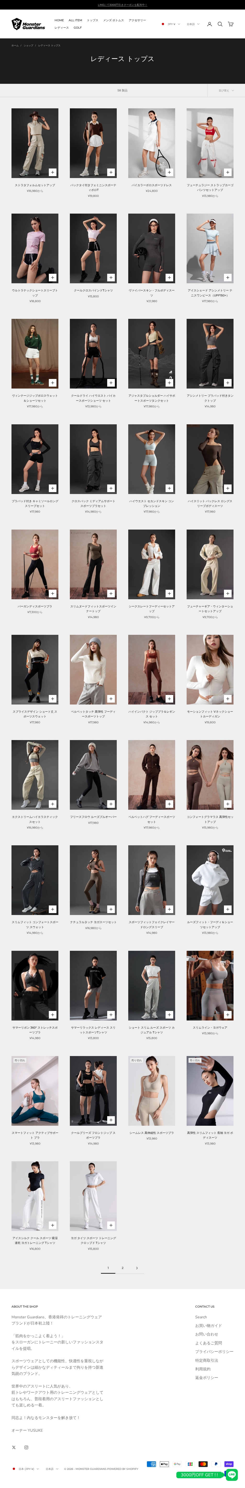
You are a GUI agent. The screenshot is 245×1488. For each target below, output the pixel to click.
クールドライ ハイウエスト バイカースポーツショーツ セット (93, 398)
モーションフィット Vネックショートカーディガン (210, 714)
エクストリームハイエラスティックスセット (35, 819)
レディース (62, 27)
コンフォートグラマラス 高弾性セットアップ (210, 819)
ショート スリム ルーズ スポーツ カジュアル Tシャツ (152, 1030)
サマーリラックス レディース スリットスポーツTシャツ (93, 1030)
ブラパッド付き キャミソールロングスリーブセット (35, 503)
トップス (92, 20)
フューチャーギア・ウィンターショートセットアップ (210, 609)
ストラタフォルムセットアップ (35, 185)
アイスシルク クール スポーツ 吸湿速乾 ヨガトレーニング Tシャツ (35, 1240)
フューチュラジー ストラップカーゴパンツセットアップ (210, 187)
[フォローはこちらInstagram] (26, 1447)
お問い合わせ (206, 1334)
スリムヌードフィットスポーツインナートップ (93, 609)
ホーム (15, 45)
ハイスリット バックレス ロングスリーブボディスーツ (210, 503)
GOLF (78, 27)
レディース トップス (49, 45)
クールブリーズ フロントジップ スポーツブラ (93, 1135)
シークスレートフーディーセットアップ (152, 609)
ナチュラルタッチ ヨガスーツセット (93, 922)
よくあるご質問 (208, 1343)
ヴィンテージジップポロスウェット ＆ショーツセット (35, 398)
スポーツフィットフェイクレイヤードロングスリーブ (152, 924)
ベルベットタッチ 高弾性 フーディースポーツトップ (93, 714)
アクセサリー (137, 20)
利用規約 (203, 1369)
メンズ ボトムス (113, 20)
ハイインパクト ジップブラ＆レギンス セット (151, 714)
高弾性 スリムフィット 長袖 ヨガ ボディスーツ (210, 1135)
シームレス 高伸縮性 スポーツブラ (151, 1133)
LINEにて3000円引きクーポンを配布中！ (122, 4)
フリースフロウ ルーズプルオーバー (93, 817)
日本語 (191, 24)
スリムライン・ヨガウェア (210, 1027)
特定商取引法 (206, 1360)
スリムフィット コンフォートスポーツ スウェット (35, 924)
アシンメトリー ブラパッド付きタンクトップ (210, 398)
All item (75, 20)
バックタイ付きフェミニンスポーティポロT (93, 187)
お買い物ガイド (208, 1325)
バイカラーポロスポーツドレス (152, 185)
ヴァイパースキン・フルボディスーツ (152, 293)
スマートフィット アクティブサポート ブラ (35, 1135)
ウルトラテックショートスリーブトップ (35, 293)
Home (59, 20)
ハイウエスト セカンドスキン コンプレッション (151, 503)
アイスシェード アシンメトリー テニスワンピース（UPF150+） (210, 293)
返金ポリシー (206, 1377)
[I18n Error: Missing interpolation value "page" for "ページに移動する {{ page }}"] (137, 1268)
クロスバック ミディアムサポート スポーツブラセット (93, 503)
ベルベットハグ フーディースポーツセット (151, 819)
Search (201, 1317)
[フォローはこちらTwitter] (13, 1447)
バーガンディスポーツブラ (35, 606)
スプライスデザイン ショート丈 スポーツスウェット (35, 714)
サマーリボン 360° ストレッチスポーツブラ (35, 1030)
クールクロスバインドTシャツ (93, 290)
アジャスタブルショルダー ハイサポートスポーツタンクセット (151, 398)
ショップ (28, 45)
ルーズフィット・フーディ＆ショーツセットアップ (210, 924)
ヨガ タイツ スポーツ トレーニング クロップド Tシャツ (93, 1240)
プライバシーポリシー (214, 1351)
